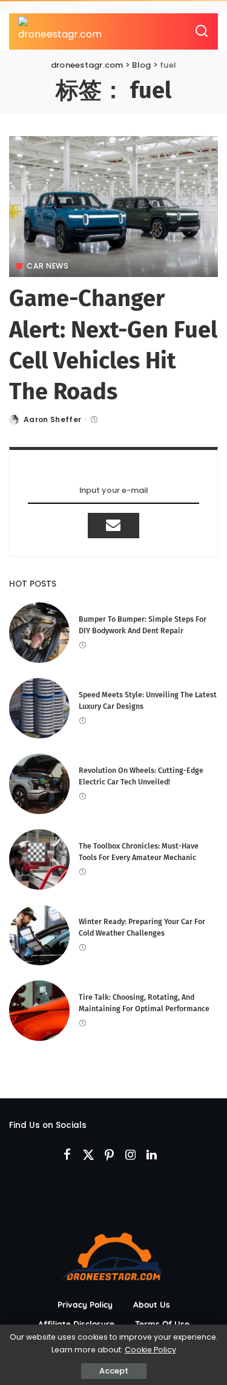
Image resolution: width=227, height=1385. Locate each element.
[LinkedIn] (151, 1155)
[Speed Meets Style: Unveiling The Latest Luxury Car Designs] (39, 708)
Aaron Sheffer (52, 419)
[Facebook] (67, 1155)
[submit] (113, 525)
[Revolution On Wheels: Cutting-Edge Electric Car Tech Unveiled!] (39, 784)
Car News (47, 266)
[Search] (201, 31)
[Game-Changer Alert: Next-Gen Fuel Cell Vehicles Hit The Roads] (113, 206)
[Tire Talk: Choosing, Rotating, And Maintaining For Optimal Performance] (39, 1010)
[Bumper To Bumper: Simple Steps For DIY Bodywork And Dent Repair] (39, 632)
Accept (113, 1371)
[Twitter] (88, 1155)
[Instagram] (131, 1155)
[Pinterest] (110, 1155)
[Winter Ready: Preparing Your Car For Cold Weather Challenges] (39, 935)
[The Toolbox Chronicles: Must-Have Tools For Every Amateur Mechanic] (39, 859)
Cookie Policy (150, 1349)
